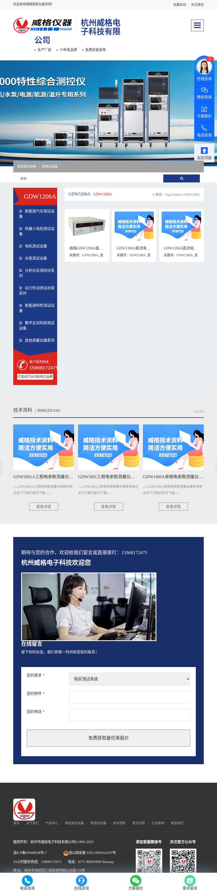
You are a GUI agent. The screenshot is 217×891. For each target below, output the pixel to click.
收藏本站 (179, 5)
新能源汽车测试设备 (37, 213)
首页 (159, 194)
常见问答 (138, 823)
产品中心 (52, 823)
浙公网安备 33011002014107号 (92, 853)
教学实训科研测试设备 (37, 325)
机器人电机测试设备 (37, 231)
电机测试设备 (26, 166)
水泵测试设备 (36, 258)
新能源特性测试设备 (37, 308)
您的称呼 (36, 694)
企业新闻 (158, 823)
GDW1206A (90, 255)
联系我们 (177, 823)
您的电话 (36, 712)
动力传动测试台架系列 (37, 290)
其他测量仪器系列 (40, 340)
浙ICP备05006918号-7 (30, 853)
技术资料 (22, 410)
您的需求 (36, 675)
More (199, 412)
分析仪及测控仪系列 (37, 273)
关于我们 (32, 823)
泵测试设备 (50, 166)
